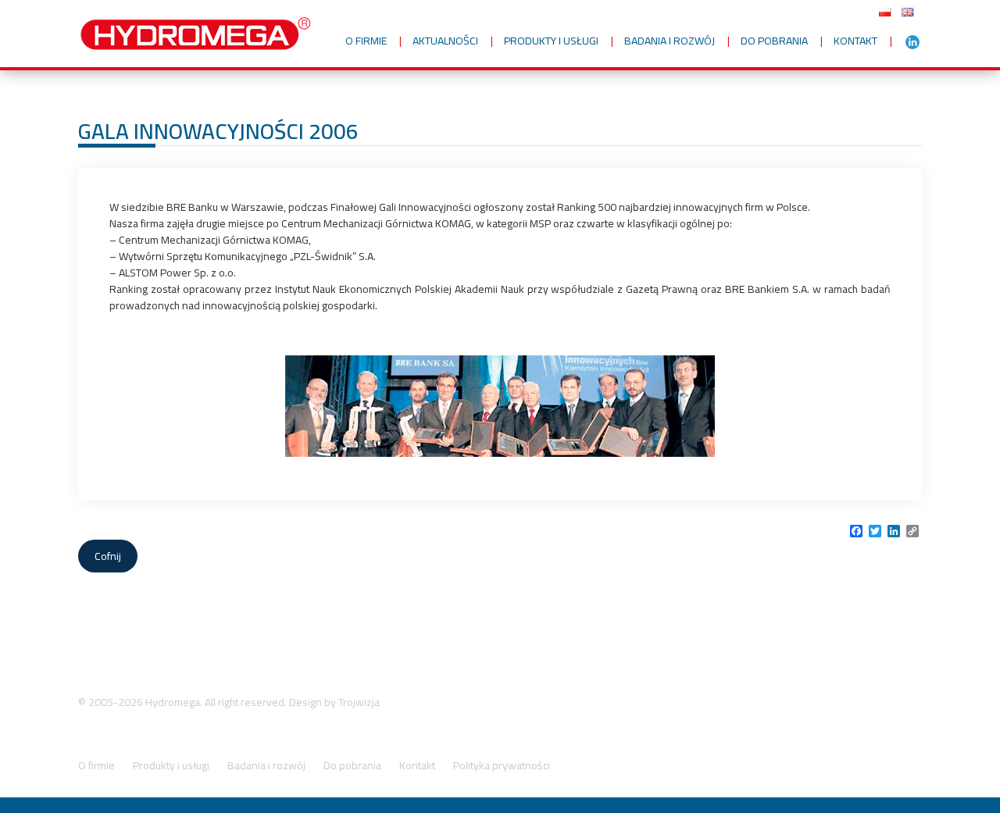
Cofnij (108, 556)
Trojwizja (359, 702)
